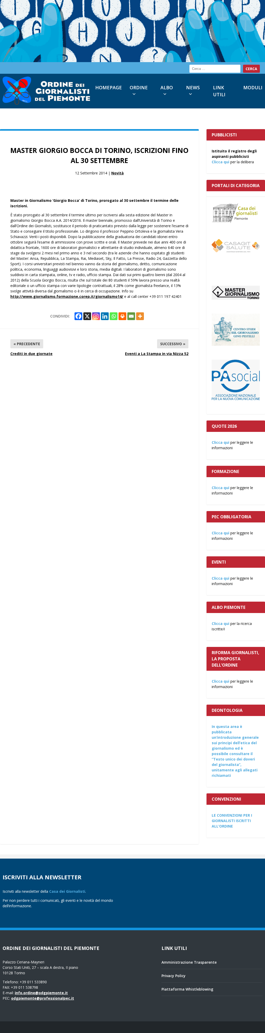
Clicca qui (220, 161)
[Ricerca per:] (214, 69)
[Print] (122, 316)
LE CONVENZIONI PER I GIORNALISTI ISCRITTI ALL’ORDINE (232, 821)
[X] (87, 316)
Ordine (139, 87)
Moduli (252, 87)
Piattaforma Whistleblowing (187, 989)
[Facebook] (78, 316)
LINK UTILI (219, 91)
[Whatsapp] (113, 316)
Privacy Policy (173, 975)
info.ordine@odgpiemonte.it (41, 992)
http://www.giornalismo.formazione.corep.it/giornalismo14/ (66, 296)
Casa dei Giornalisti (67, 891)
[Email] (131, 316)
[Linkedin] (105, 316)
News (193, 87)
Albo (166, 87)
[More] (140, 316)
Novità (117, 173)
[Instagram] (96, 316)
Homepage (108, 87)
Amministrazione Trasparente (189, 962)
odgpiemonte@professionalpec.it (42, 998)
